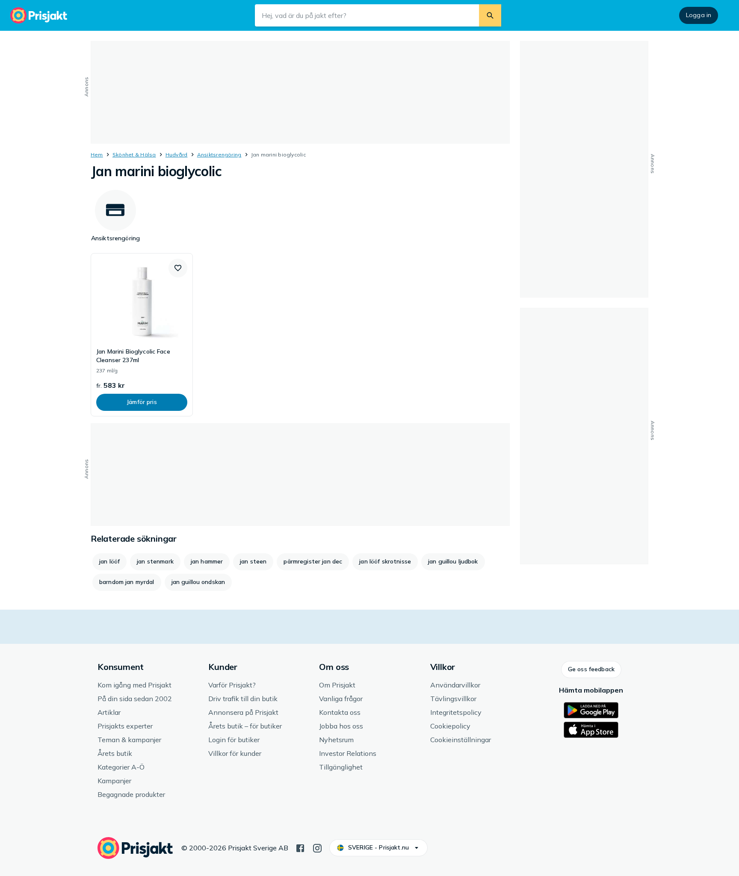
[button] (177, 268)
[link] (142, 334)
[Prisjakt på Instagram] (317, 847)
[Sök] (490, 15)
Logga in (698, 15)
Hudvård (177, 154)
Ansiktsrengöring (219, 154)
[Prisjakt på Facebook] (300, 847)
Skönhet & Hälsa (134, 154)
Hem (97, 154)
